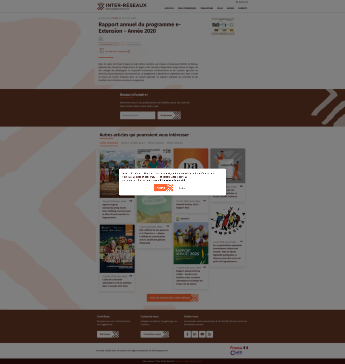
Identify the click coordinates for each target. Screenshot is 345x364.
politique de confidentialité (171, 180)
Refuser (182, 188)
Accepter (161, 188)
